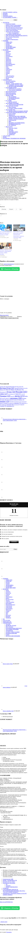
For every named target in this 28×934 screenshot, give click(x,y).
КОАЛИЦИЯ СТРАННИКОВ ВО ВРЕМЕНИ (14, 138)
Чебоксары (8, 60)
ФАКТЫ (11, 129)
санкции (17, 403)
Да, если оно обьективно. (8, 532)
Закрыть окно (3, 921)
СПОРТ (8, 583)
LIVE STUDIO (6, 135)
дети (3, 398)
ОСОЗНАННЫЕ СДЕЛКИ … (10, 17)
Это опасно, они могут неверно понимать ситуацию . (15, 529)
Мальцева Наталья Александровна (14, 27)
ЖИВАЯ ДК (12, 115)
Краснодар (8, 61)
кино (4, 399)
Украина (5, 396)
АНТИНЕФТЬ (9, 630)
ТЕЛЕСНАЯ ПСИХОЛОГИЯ (16, 104)
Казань (7, 57)
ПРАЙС (5, 137)
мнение (4, 401)
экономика (10, 406)
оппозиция (23, 401)
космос (16, 399)
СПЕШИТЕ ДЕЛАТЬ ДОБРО (16, 85)
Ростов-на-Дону (10, 77)
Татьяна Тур (9, 38)
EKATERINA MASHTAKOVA (13, 34)
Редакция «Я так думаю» (9, 881)
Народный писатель (11, 92)
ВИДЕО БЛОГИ (13, 102)
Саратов (8, 72)
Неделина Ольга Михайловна (13, 26)
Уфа (7, 74)
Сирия (18, 394)
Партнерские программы (9, 883)
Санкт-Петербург (10, 76)
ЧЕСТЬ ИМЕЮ (12, 96)
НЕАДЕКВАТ (12, 99)
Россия (21, 391)
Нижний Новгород (10, 64)
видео (20, 396)
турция (3, 406)
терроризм (10, 404)
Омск (7, 66)
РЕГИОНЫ (5, 589)
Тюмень (8, 73)
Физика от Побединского (12, 39)
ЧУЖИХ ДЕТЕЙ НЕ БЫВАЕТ (16, 118)
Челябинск (8, 59)
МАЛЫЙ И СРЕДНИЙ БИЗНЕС (17, 122)
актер (13, 396)
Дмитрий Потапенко (19, 388)
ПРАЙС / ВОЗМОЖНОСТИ (10, 880)
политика (6, 403)
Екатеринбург (9, 56)
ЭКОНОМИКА (9, 48)
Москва (20, 389)
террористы (17, 404)
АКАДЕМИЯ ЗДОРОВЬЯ (12, 629)
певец (2, 403)
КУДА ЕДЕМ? (12, 113)
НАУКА (8, 44)
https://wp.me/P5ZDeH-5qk (6, 902)
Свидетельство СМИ (8, 879)
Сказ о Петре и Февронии (15, 90)
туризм (22, 404)
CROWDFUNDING (8, 16)
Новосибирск (9, 65)
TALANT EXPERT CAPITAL (10, 12)
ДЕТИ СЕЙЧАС (10, 82)
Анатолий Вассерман (11, 386)
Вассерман (20, 386)
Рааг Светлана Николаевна (12, 36)
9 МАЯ (7, 634)
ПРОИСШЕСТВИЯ (11, 47)
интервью (16, 398)
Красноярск (8, 63)
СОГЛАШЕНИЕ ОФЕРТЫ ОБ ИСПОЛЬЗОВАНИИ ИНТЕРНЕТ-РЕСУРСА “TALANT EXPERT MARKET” (14, 891)
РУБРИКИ (5, 578)
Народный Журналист (11, 91)
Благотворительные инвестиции (14, 628)
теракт (4, 404)
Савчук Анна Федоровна (12, 30)
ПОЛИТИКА (9, 46)
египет (8, 398)
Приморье (8, 51)
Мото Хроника (12, 107)
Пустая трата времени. (7, 534)
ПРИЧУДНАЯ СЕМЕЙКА (15, 89)
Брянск (7, 52)
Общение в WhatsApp (11, 269)
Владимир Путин (7, 388)
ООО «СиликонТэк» (14, 33)
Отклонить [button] (9, 932)
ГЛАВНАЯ (5, 888)
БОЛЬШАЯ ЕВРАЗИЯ (11, 633)
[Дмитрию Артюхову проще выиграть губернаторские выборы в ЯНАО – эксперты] (6, 245)
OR (4, 619)
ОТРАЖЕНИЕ (12, 133)
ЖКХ (10, 121)
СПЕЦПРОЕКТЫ (7, 623)
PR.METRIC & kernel (11, 625)
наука (12, 401)
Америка (2, 386)
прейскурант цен (7, 621)
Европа (3, 389)
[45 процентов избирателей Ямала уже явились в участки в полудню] (6, 227)
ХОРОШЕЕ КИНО (13, 132)
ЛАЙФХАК (12, 134)
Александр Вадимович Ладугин (13, 29)
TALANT (8, 624)
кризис (21, 399)
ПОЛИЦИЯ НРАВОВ (14, 98)
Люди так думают (13, 128)
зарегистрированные (9, 264)
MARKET (5, 14)
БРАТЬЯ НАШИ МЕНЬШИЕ (16, 86)
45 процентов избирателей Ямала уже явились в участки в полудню (6, 233)
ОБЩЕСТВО (9, 42)
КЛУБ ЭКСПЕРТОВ (11, 94)
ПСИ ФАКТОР (12, 120)
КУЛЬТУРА (8, 43)
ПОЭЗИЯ (11, 130)
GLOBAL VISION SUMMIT (15, 108)
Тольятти (8, 70)
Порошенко (3, 392)
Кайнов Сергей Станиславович (13, 25)
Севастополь (9, 69)
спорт (23, 403)
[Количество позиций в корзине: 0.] (1, 423)
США (4, 394)
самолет (11, 403)
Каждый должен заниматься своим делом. (12, 536)
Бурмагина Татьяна (10, 23)
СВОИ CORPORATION (12, 887)
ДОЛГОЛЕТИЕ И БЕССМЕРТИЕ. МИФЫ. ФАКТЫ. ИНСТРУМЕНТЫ (18, 117)
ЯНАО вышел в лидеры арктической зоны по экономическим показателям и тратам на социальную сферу (18, 234)
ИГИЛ (8, 389)
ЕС (26, 388)
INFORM (5, 13)
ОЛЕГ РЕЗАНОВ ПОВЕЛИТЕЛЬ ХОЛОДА (16, 35)
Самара (7, 68)
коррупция (10, 399)
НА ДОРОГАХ (12, 125)
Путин (11, 392)
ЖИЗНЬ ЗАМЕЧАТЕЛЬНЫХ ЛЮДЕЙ (18, 111)
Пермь (7, 78)
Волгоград (8, 53)
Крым (14, 389)
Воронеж (8, 55)
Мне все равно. (5, 538)
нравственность (17, 401)
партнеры (8, 885)
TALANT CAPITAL (11, 81)
